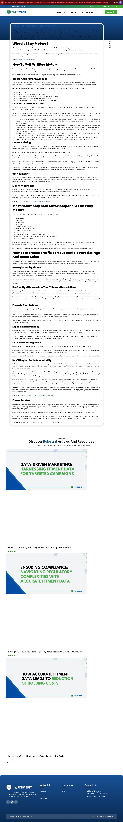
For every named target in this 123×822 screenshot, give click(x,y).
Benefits (74, 12)
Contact (89, 12)
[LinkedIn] (16, 802)
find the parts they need (39, 364)
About (66, 12)
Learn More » (11, 551)
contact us (43, 422)
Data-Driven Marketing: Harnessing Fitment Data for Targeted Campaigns (39, 547)
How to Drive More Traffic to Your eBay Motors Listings (38, 395)
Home (59, 12)
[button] (111, 42)
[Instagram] (12, 802)
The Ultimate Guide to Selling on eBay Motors (35, 201)
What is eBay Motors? (27, 60)
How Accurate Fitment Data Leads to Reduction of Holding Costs (35, 756)
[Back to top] (119, 818)
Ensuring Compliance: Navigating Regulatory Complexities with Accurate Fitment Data (44, 652)
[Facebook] (8, 802)
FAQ (81, 12)
